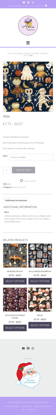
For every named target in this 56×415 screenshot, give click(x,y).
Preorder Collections (32, 53)
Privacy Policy (26, 406)
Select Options (15, 281)
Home (9, 53)
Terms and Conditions (12, 406)
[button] (28, 43)
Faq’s (23, 409)
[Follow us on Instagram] (33, 3)
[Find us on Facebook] (28, 3)
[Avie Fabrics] (28, 25)
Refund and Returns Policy (43, 406)
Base (5, 155)
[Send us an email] (24, 3)
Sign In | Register (15, 6)
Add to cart (23, 170)
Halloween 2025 (19, 187)
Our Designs (18, 53)
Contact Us (31, 409)
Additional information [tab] (16, 200)
